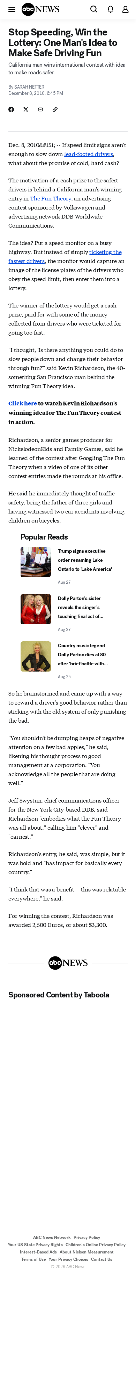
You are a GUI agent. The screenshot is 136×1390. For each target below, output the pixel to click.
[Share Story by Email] (40, 109)
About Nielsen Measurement (87, 1252)
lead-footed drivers (88, 153)
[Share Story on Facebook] (11, 109)
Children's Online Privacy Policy (96, 1245)
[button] (12, 9)
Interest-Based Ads (38, 1252)
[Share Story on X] (26, 109)
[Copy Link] (55, 109)
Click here (22, 403)
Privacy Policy (87, 1237)
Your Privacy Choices (68, 1259)
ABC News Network (52, 1237)
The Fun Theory (50, 198)
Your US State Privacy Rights (35, 1245)
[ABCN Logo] (40, 9)
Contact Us (101, 1259)
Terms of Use (33, 1259)
